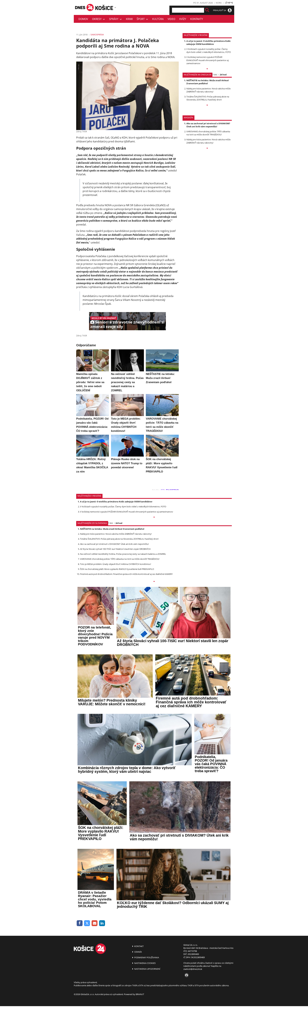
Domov (83, 19)
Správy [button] (114, 19)
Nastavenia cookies (145, 963)
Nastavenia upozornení (147, 968)
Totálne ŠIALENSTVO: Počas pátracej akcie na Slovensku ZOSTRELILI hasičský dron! (207, 98)
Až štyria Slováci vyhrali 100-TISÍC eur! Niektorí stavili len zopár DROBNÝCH (115, 549)
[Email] (94, 923)
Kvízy (182, 19)
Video (171, 19)
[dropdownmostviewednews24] (207, 105)
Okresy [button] (97, 19)
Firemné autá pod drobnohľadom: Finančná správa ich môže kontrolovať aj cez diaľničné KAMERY (126, 574)
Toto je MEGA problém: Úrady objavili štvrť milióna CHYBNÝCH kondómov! (115, 564)
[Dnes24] (104, 7)
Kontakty (196, 19)
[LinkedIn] (102, 923)
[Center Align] (207, 10)
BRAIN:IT (140, 994)
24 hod (223, 74)
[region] (115, 7)
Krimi (129, 19)
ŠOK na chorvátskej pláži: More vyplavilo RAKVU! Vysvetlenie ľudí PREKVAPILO (117, 569)
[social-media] (185, 975)
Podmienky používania (146, 957)
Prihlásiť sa (220, 10)
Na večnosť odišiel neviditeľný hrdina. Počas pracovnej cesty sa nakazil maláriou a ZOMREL (123, 553)
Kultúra (158, 19)
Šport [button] (141, 19)
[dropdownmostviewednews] (207, 69)
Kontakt (139, 946)
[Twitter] (87, 923)
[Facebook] (79, 923)
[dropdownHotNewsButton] (207, 148)
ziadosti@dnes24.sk (192, 969)
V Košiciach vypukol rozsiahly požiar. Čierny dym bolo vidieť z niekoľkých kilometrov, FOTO (208, 51)
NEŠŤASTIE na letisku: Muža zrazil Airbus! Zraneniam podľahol (207, 82)
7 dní (214, 74)
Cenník (138, 951)
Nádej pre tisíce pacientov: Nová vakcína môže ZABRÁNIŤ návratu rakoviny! (208, 90)
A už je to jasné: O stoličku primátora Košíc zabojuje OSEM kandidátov (208, 42)
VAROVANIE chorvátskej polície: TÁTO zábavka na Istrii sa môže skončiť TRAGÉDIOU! (208, 133)
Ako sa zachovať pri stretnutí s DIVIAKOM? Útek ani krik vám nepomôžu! (208, 125)
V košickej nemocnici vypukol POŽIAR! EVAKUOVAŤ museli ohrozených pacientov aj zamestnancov (207, 60)
